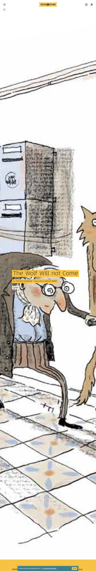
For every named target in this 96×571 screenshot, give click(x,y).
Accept (74, 568)
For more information (49, 569)
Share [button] (16, 287)
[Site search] (4, 9)
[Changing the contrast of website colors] (91, 4)
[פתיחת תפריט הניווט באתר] (4, 4)
